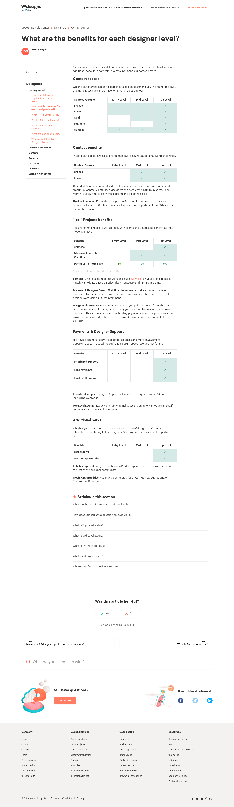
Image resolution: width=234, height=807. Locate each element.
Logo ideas (174, 765)
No (131, 613)
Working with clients (40, 174)
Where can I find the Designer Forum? (42, 141)
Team (24, 755)
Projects (33, 158)
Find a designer (79, 750)
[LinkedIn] (210, 700)
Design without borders (180, 750)
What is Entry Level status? (42, 127)
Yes (108, 613)
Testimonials (28, 771)
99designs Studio (80, 771)
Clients (31, 72)
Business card (126, 744)
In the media (28, 765)
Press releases (28, 760)
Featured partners (177, 781)
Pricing (74, 760)
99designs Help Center (35, 27)
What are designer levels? (45, 134)
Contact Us (65, 700)
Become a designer (178, 739)
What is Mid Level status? (45, 120)
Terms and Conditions (62, 798)
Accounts (34, 163)
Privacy (80, 798)
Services (136, 279)
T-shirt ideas (174, 771)
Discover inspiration (81, 755)
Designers (60, 27)
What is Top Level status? (45, 115)
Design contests (79, 739)
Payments (34, 169)
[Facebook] (180, 700)
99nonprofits (28, 776)
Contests (33, 153)
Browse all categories (130, 776)
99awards (173, 755)
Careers (25, 750)
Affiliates (173, 760)
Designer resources (178, 776)
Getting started (80, 27)
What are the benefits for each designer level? (45, 108)
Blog (170, 744)
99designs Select (80, 776)
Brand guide (125, 755)
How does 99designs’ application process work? (43, 98)
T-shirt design (126, 765)
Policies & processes (40, 148)
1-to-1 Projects (78, 744)
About (24, 739)
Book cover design (129, 771)
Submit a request (197, 8)
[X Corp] (195, 700)
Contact (25, 744)
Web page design (128, 750)
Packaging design (128, 760)
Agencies (75, 765)
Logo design (125, 739)
